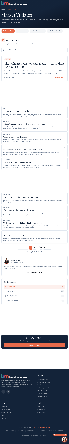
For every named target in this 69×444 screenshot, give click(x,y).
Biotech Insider (41, 385)
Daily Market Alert (55, 31)
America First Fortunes (43, 382)
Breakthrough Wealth (43, 388)
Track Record (5, 409)
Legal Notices (41, 412)
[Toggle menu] (66, 3)
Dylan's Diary (9, 31)
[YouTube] (3, 392)
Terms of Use (41, 406)
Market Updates (6, 412)
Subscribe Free (34, 345)
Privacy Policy (41, 409)
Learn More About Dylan (35, 272)
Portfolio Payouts (42, 396)
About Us (4, 406)
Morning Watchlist (39, 31)
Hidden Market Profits (43, 391)
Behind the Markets (42, 379)
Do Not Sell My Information (56, 430)
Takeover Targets (42, 393)
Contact (3, 418)
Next (45, 248)
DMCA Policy (20, 430)
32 (41, 248)
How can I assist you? (60, 434)
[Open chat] (64, 439)
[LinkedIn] (8, 392)
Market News (23, 31)
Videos (3, 415)
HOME (3, 9)
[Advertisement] (34, 94)
